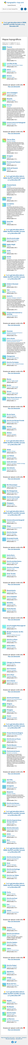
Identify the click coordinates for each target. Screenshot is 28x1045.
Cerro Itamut (11, 681)
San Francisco (11, 668)
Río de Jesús (11, 414)
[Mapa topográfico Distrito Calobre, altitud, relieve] (4, 944)
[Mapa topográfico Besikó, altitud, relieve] (4, 387)
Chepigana (10, 503)
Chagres (9, 704)
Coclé (8, 250)
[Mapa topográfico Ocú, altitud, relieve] (4, 906)
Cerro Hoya (10, 675)
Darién (9, 257)
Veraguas (10, 156)
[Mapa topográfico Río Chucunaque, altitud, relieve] (4, 486)
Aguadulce (10, 971)
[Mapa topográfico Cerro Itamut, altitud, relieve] (4, 682)
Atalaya (9, 433)
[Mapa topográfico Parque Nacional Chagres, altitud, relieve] (4, 734)
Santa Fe (9, 296)
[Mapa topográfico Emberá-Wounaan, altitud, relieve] (4, 285)
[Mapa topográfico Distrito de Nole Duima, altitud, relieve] (4, 563)
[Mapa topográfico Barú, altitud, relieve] (4, 841)
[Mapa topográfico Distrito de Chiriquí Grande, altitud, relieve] (4, 422)
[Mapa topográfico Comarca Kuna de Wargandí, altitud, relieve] (4, 521)
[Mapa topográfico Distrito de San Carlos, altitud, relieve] (4, 858)
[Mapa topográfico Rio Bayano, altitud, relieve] (4, 1008)
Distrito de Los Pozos (14, 739)
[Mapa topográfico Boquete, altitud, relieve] (4, 100)
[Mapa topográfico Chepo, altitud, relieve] (4, 527)
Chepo (9, 526)
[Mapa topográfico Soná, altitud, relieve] (4, 864)
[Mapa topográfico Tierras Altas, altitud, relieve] (4, 146)
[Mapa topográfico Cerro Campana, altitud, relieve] (4, 598)
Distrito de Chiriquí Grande (15, 420)
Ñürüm (9, 379)
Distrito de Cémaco (13, 803)
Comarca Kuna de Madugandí (16, 122)
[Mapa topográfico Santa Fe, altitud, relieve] (4, 302)
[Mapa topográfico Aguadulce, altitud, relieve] (4, 973)
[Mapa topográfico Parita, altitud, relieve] (4, 893)
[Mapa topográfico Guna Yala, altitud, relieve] (4, 223)
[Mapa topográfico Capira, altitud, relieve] (4, 950)
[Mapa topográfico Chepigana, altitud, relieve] (4, 504)
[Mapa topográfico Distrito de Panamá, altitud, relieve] (4, 699)
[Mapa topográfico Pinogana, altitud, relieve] (4, 711)
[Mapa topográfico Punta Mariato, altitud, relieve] (4, 610)
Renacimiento (11, 590)
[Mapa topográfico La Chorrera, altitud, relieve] (4, 1020)
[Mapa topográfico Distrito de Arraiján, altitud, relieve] (4, 240)
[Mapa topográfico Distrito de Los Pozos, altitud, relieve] (4, 740)
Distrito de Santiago (13, 869)
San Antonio (11, 468)
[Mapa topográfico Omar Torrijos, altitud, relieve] (4, 575)
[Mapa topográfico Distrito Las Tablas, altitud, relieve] (4, 877)
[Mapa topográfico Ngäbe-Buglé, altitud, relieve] (4, 246)
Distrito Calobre (12, 942)
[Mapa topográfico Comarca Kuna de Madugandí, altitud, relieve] (4, 124)
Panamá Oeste (15, 65)
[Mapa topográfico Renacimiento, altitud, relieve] (4, 592)
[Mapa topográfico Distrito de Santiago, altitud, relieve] (4, 870)
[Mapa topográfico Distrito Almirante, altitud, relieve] (4, 829)
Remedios (10, 602)
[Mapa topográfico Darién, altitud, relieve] (4, 263)
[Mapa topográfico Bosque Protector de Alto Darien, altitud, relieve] (4, 634)
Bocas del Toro (15, 358)
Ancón (18, 341)
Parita (9, 892)
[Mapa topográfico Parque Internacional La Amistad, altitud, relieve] (4, 315)
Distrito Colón (11, 1013)
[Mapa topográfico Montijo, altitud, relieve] (4, 428)
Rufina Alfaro (11, 645)
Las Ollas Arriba (12, 63)
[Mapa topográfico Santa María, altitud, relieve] (4, 556)
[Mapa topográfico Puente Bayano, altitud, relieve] (4, 746)
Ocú (8, 904)
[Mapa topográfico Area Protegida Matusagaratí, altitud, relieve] (4, 627)
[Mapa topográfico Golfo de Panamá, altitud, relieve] (4, 169)
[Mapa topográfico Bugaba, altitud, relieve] (4, 1002)
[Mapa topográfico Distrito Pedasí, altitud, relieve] (4, 967)
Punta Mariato (11, 609)
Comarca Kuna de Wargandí (15, 520)
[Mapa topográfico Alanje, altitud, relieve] (4, 451)
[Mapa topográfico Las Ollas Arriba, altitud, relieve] (4, 65)
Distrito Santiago (21, 463)
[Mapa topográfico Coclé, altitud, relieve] (4, 252)
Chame (9, 910)
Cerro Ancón (11, 338)
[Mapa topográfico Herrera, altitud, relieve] (4, 112)
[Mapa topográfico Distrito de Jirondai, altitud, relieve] (4, 498)
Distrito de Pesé (12, 898)
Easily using (14, 24)
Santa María (10, 555)
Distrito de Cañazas (13, 933)
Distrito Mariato (12, 532)
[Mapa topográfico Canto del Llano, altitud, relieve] (4, 463)
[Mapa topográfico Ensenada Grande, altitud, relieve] (4, 540)
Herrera (13, 71)
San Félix (10, 780)
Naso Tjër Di (14, 316)
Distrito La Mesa (12, 639)
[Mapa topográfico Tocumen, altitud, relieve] (4, 333)
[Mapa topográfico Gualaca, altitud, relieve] (4, 929)
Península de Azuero (13, 751)
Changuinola (11, 356)
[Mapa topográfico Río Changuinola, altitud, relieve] (4, 492)
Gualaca (9, 927)
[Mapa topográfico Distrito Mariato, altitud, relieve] (4, 533)
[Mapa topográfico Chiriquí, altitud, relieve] (4, 199)
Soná (8, 863)
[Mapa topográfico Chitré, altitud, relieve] (4, 71)
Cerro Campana (12, 596)
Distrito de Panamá (11, 334)
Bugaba (9, 1000)
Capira (21, 65)
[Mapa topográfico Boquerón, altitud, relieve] (4, 796)
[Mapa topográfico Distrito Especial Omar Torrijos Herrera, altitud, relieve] (4, 822)
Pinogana (10, 710)
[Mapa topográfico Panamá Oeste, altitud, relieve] (4, 189)
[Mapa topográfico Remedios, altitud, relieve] (4, 604)
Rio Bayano (10, 1007)
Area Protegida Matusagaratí (16, 625)
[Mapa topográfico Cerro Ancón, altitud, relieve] (4, 346)
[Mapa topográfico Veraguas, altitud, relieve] (4, 157)
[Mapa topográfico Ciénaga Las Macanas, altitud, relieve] (4, 664)
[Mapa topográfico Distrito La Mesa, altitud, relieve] (4, 641)
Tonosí (9, 716)
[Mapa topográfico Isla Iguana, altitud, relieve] (4, 787)
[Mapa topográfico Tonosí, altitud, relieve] (4, 717)
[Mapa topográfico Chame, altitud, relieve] (4, 912)
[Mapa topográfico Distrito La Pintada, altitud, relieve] (4, 569)
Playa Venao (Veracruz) (14, 397)
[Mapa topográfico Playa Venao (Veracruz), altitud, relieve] (4, 399)
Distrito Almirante (13, 828)
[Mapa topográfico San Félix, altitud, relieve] (4, 781)
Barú (8, 840)
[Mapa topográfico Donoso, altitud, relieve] (4, 77)
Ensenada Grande (12, 538)
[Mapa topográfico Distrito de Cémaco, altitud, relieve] (4, 805)
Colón (13, 77)
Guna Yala (10, 221)
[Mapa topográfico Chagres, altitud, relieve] (4, 705)
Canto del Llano (12, 462)
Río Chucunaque (12, 485)
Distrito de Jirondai (13, 497)
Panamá (9, 47)
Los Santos (10, 204)
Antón (9, 834)
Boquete (9, 99)
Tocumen (10, 331)
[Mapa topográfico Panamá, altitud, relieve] (4, 53)
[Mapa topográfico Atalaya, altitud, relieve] (4, 434)
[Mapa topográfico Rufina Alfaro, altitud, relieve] (4, 647)
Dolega (9, 977)
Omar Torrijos (11, 573)
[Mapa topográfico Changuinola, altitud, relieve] (4, 357)
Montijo (9, 426)
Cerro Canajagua (12, 92)
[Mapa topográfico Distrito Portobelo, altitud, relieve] (4, 364)
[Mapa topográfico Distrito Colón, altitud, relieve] (4, 1014)
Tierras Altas (11, 139)
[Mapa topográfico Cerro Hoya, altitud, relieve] (4, 676)
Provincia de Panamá (13, 162)
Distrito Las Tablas (13, 875)
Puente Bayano (12, 745)
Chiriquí (13, 100)
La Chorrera (10, 1019)
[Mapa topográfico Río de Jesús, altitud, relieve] (4, 416)
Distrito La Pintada (13, 567)
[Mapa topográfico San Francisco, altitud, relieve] (4, 670)
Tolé (8, 290)
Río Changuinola (12, 491)
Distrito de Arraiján (13, 238)
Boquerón (10, 792)
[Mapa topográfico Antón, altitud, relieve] (4, 835)
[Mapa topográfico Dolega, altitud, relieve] (4, 979)
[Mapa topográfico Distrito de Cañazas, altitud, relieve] (4, 936)
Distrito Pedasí (12, 965)
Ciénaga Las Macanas (13, 662)
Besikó (9, 385)
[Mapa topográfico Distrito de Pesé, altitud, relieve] (4, 900)
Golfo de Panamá (12, 168)
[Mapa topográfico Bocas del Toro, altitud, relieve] (4, 985)
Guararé (14, 94)
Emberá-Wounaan (12, 284)
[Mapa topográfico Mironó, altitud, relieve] (4, 393)
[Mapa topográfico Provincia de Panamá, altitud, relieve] (4, 163)
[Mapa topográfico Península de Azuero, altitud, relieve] (4, 758)
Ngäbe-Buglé (11, 244)
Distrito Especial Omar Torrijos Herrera (14, 821)
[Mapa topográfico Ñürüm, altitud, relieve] (4, 380)
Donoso (9, 76)
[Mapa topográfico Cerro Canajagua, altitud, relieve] (4, 94)
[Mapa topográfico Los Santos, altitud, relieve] (4, 211)
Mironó (9, 391)
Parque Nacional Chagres (15, 733)
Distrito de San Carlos (14, 857)
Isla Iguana (10, 786)
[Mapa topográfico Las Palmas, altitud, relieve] (4, 457)
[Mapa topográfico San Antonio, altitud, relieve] (4, 469)
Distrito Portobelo (13, 362)
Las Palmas (10, 456)
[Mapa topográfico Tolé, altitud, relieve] (4, 291)
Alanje (9, 449)
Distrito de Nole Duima (14, 561)
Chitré (9, 69)
